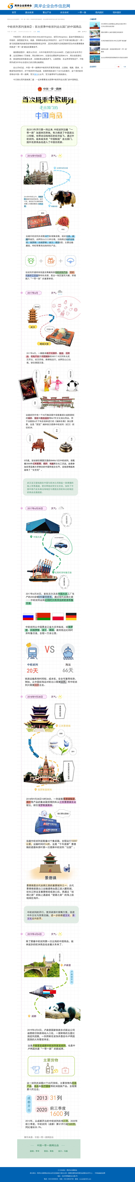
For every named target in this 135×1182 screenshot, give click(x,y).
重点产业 (47, 12)
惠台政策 (29, 12)
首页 (14, 12)
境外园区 (117, 12)
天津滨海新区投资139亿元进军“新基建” (114, 41)
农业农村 (64, 12)
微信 (36, 74)
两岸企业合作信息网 (52, 6)
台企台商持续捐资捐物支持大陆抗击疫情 (114, 57)
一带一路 (82, 12)
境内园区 (99, 12)
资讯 (28, 19)
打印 (79, 31)
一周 (118, 67)
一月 (124, 67)
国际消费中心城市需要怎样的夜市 (112, 32)
